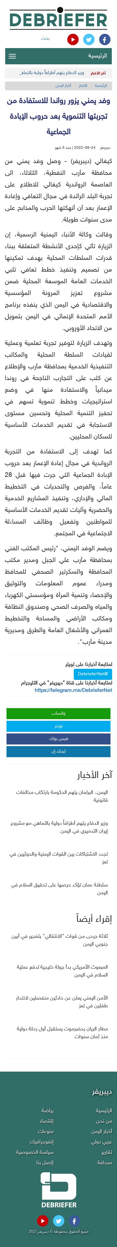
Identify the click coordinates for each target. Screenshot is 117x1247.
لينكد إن (58, 751)
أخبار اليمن (63, 85)
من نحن (104, 1121)
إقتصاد (46, 1121)
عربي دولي (101, 1142)
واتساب (58, 713)
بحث (45, 38)
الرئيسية (97, 56)
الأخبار (83, 85)
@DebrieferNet (93, 674)
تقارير (106, 1153)
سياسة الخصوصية (35, 1153)
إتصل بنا (45, 1163)
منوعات (46, 1132)
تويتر (59, 726)
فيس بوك (58, 739)
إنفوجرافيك (42, 1142)
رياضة (48, 1111)
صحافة (105, 1163)
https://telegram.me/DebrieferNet (73, 691)
